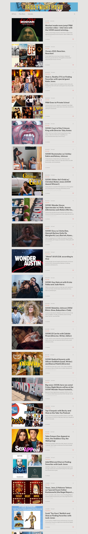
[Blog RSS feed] (76, 10)
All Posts (14, 14)
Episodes (30, 14)
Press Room (22, 14)
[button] (74, 14)
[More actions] (73, 21)
